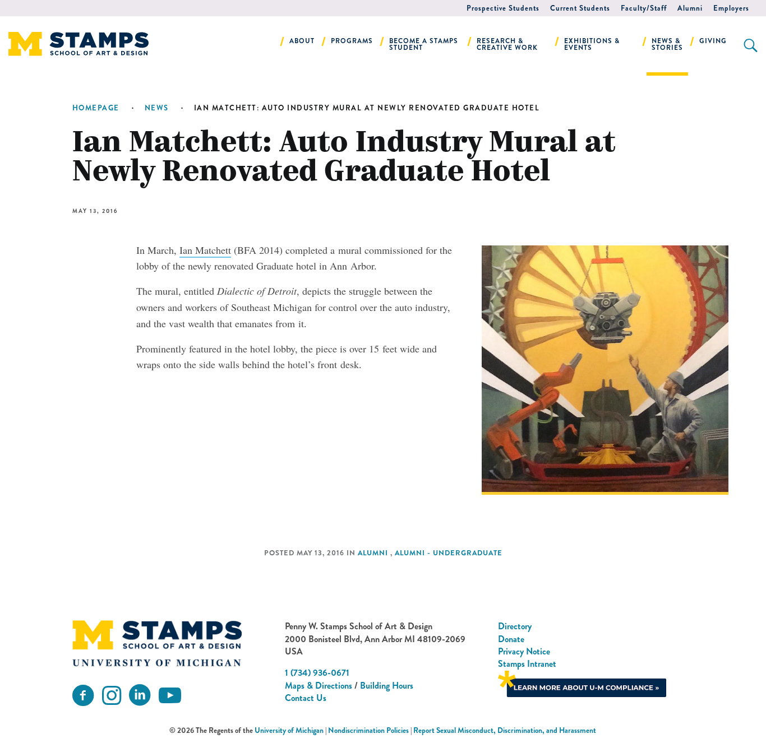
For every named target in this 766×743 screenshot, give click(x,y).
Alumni (690, 8)
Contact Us (305, 697)
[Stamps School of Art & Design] (157, 643)
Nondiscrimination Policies (368, 730)
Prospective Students (503, 8)
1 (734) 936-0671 (317, 672)
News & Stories (667, 44)
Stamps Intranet (527, 663)
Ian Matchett (205, 250)
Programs (352, 41)
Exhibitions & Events (592, 44)
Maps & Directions (318, 685)
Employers (731, 8)
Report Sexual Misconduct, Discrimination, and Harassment (504, 730)
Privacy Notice (524, 651)
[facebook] (83, 696)
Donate (511, 639)
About (302, 41)
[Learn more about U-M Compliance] (582, 682)
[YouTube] (170, 696)
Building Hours (386, 685)
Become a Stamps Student (423, 44)
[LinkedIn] (139, 696)
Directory (515, 626)
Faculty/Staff (644, 8)
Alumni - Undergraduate (448, 553)
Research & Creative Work (507, 44)
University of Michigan (289, 730)
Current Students (580, 8)
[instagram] (111, 696)
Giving (713, 41)
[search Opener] (751, 45)
